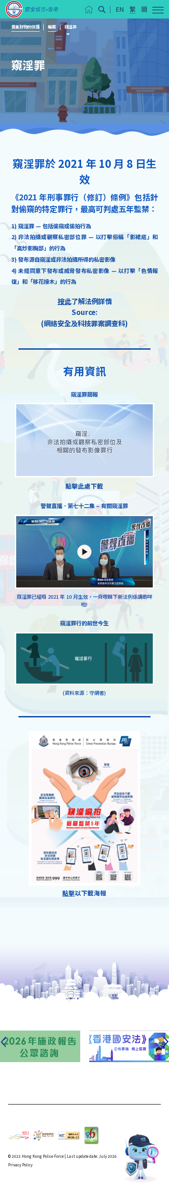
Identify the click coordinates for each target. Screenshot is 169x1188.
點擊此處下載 (84, 485)
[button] (101, 9)
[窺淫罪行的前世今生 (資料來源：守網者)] (84, 658)
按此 (64, 301)
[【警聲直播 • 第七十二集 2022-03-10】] (84, 551)
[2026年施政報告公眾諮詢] (40, 1046)
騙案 (52, 26)
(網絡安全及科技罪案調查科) (84, 323)
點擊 (68, 892)
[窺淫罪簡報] (84, 440)
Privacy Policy (20, 1164)
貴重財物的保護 (25, 26)
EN (120, 9)
